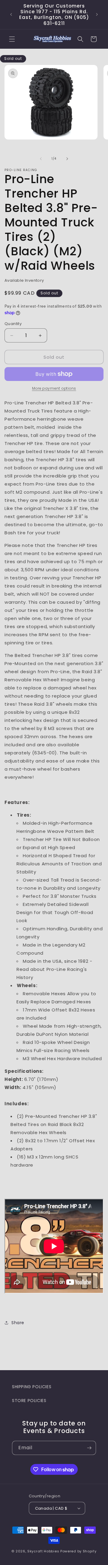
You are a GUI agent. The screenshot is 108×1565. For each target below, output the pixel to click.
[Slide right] (67, 158)
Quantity (13, 324)
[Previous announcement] (11, 14)
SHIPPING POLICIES (31, 1387)
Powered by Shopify (78, 1551)
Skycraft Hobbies (43, 1551)
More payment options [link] (54, 388)
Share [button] (17, 1323)
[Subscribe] (89, 1448)
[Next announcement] (97, 14)
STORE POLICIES (29, 1401)
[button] (12, 39)
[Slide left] (40, 158)
